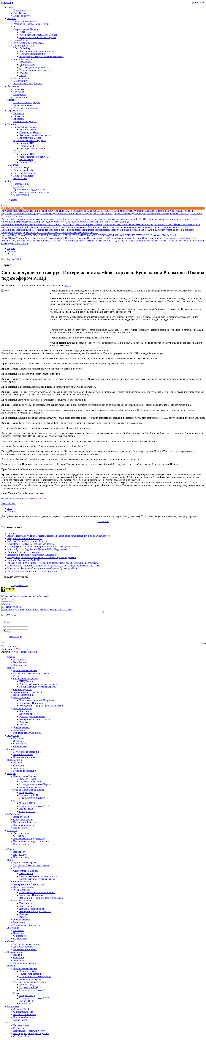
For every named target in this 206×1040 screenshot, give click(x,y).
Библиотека (13, 165)
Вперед (11, 511)
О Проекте (18, 186)
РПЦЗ (16, 26)
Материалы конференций (26, 102)
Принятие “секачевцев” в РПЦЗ (23, 560)
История (11, 124)
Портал (11, 248)
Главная (11, 7)
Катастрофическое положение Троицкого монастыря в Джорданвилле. (43, 546)
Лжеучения (13, 86)
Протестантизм (27, 64)
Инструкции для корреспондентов (31, 192)
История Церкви (28, 129)
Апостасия (18, 118)
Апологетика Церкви (30, 137)
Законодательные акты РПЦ (33, 148)
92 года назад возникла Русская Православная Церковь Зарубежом (41, 557)
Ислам (22, 75)
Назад (10, 508)
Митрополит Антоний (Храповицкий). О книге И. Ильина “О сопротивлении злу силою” (54, 565)
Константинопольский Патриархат (37, 51)
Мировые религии (22, 59)
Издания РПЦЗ (21, 167)
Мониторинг (20, 81)
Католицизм (25, 62)
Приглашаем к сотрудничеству (29, 189)
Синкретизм (19, 94)
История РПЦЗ (27, 154)
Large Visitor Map (19, 585)
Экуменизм (19, 91)
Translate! (12, 200)
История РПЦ (26, 143)
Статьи (11, 100)
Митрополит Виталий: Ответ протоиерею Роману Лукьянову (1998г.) (43, 568)
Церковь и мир (15, 110)
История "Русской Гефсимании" (24, 552)
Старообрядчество (22, 40)
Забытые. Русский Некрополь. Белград (27, 541)
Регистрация (15, 636)
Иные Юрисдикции (23, 45)
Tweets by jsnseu (9, 646)
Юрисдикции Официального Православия (41, 56)
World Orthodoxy (21, 48)
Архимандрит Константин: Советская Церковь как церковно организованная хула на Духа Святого (58, 535)
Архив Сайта (20, 178)
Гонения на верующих (24, 121)
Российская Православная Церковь (31, 24)
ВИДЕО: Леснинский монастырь (24, 538)
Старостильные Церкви (25, 29)
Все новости (19, 10)
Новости (11, 18)
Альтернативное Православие (28, 43)
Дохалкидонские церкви (32, 67)
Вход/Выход (19, 13)
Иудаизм (23, 72)
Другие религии (21, 78)
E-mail (12, 503)
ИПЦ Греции (26, 32)
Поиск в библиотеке (23, 175)
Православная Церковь (25, 21)
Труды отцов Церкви (30, 132)
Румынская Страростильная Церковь (38, 34)
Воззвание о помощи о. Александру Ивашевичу (32, 554)
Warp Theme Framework (25, 651)
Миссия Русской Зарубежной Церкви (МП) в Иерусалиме (37, 549)
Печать (5, 503)
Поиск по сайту (21, 15)
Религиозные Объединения (27, 83)
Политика (18, 113)
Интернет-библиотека (24, 173)
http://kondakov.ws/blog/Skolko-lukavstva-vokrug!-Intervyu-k (23, 498)
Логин (6, 619)
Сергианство (20, 97)
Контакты (12, 181)
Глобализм (18, 89)
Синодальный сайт (23, 170)
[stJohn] (5, 604)
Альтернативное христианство (35, 70)
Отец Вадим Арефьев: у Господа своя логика (30, 544)
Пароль (6, 625)
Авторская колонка (23, 105)
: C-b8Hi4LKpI (15, 243)
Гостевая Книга (21, 184)
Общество (18, 116)
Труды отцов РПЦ (28, 146)
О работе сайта (21, 194)
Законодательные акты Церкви (35, 135)
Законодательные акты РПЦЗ (34, 156)
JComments (103, 521)
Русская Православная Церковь (29, 140)
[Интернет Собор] (11, 607)
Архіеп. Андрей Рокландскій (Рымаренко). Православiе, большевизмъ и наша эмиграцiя (52, 563)
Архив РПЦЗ (26, 159)
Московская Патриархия (32, 53)
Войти (7, 631)
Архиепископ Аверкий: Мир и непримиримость (32, 571)
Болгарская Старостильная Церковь (37, 37)
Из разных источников (25, 108)
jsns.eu (24, 649)
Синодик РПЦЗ (27, 162)
